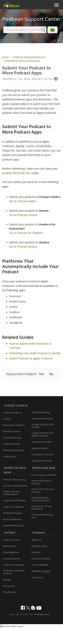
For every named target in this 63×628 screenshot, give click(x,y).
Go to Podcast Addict (22, 201)
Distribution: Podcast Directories (22, 60)
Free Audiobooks (12, 519)
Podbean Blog (39, 546)
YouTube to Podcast (42, 454)
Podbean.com (42, 614)
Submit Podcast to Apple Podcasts (30, 358)
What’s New (9, 546)
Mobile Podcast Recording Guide (40, 499)
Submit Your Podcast (14, 500)
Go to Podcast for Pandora (26, 232)
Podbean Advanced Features (29, 57)
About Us (36, 539)
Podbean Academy (13, 564)
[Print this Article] (56, 79)
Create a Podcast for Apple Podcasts (42, 434)
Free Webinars (11, 552)
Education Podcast (41, 460)
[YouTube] (39, 608)
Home (5, 57)
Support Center (11, 539)
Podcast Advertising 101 (42, 516)
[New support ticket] (52, 29)
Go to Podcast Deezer (23, 214)
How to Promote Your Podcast (43, 490)
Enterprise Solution (13, 425)
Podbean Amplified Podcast (13, 572)
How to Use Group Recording (41, 508)
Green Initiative (39, 564)
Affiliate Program (40, 571)
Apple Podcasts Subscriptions (11, 493)
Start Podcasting (40, 412)
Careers (35, 552)
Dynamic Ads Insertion (15, 485)
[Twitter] (28, 608)
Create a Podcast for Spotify (42, 426)
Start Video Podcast (42, 418)
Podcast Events (11, 558)
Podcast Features (12, 412)
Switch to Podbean (13, 506)
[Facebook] (23, 608)
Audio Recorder (11, 444)
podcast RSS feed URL (16, 173)
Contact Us (37, 577)
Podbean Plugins (12, 513)
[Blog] (33, 608)
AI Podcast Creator (41, 441)
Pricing (6, 418)
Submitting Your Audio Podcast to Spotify (35, 353)
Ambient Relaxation (14, 525)
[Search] (44, 30)
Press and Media (40, 558)
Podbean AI (9, 456)
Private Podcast (11, 431)
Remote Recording (13, 450)
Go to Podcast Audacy (23, 246)
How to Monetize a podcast (41, 482)
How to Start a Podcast (44, 475)
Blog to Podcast (39, 448)
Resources (9, 585)
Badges (7, 579)
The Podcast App (12, 437)
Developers (9, 592)
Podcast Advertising (14, 479)
